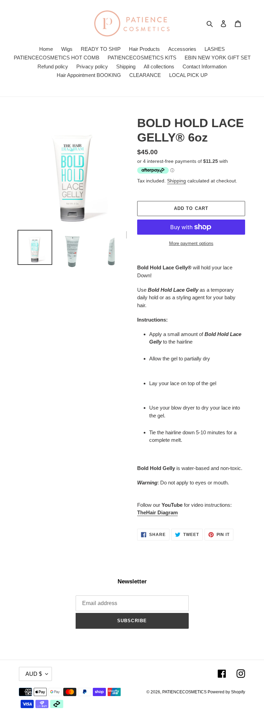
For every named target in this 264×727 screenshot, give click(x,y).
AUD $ (33, 674)
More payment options (191, 243)
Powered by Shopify (226, 692)
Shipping (176, 180)
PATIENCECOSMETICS (185, 692)
